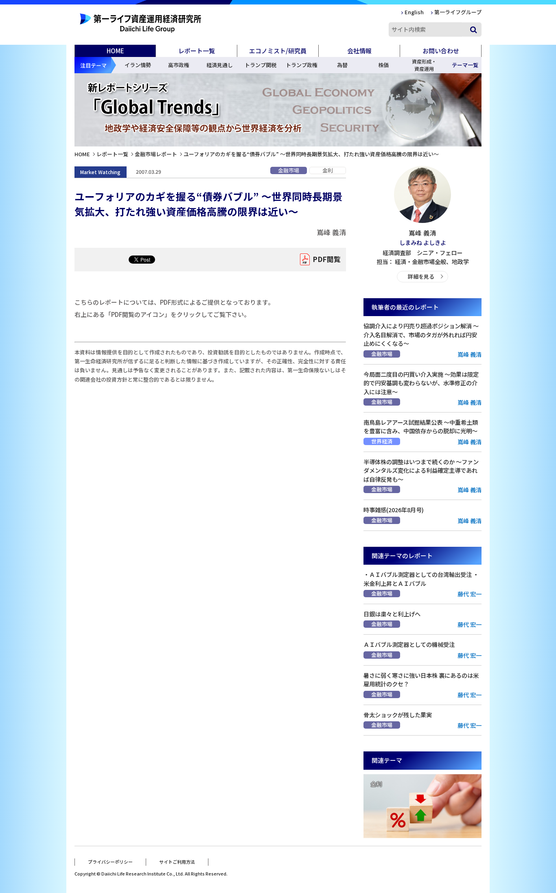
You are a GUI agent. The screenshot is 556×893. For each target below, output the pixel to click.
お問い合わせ (440, 50)
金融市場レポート (156, 154)
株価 (383, 65)
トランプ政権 (301, 65)
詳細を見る (421, 276)
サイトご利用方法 (177, 861)
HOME (115, 50)
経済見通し (219, 65)
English (414, 12)
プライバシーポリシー (110, 861)
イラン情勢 (138, 65)
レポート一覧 (112, 154)
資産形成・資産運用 (424, 65)
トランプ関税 (260, 65)
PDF (327, 259)
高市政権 (178, 65)
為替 (342, 65)
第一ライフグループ (458, 12)
